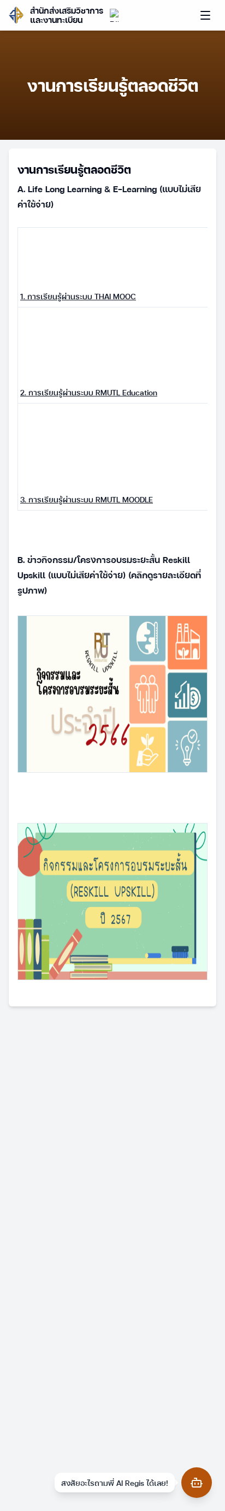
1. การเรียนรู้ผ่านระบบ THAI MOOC (78, 296)
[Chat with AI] (196, 1482)
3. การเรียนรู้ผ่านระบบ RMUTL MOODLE (86, 499)
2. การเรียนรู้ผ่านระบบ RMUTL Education (88, 392)
